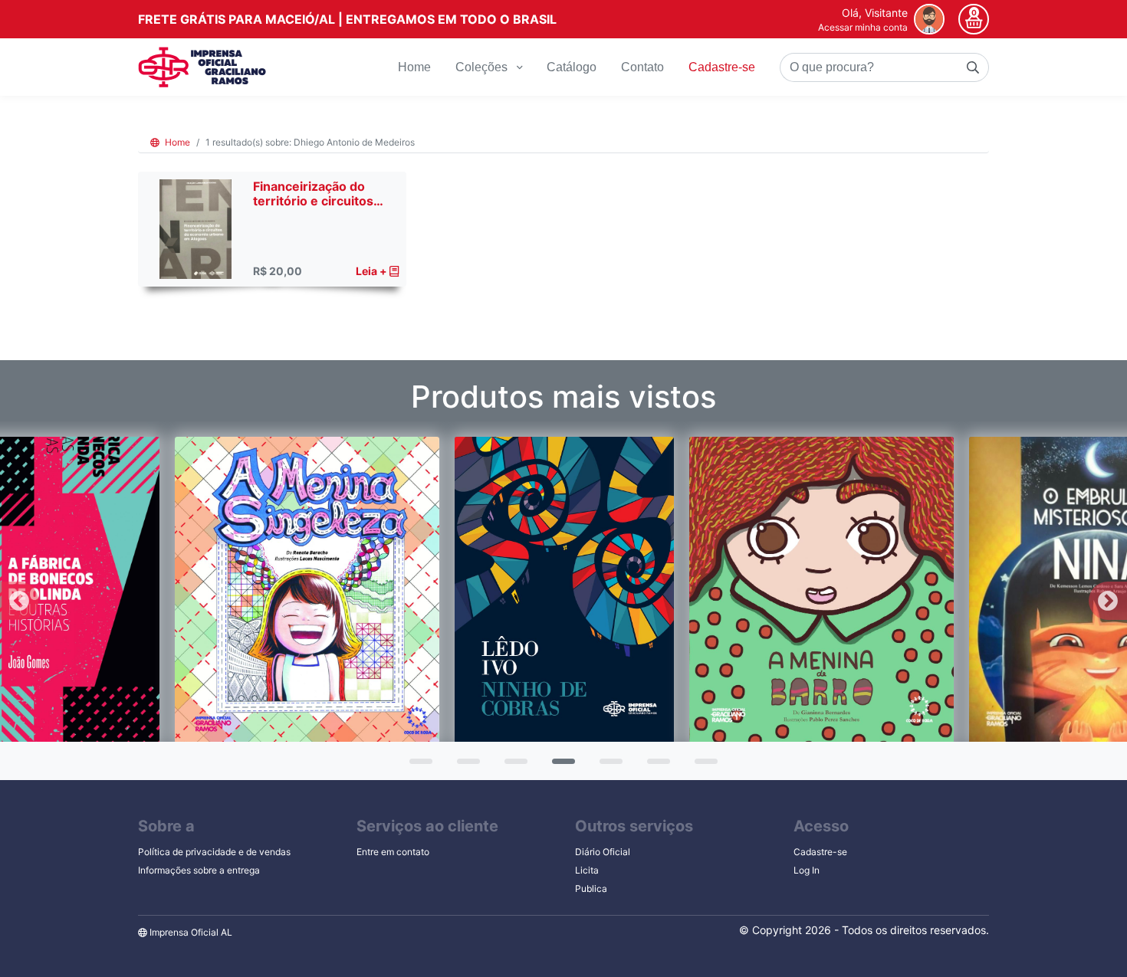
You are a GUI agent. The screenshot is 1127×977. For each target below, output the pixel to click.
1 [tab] (417, 766)
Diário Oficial (602, 851)
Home (414, 67)
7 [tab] (702, 766)
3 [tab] (512, 766)
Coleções (483, 67)
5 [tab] (607, 766)
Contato (642, 67)
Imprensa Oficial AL (189, 932)
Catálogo (571, 67)
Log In (807, 870)
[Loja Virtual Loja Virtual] (202, 67)
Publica (591, 888)
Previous (19, 601)
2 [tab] (464, 766)
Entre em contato (392, 851)
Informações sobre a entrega (199, 870)
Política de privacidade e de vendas (214, 851)
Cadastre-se (721, 67)
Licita (587, 870)
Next (1108, 601)
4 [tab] (559, 766)
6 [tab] (654, 766)
